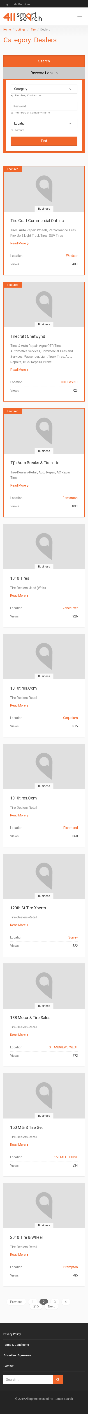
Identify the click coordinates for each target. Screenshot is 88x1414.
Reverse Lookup (44, 73)
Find (44, 141)
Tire (33, 29)
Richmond (70, 828)
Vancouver (70, 608)
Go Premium (22, 4)
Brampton (70, 1267)
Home (7, 29)
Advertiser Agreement (17, 1355)
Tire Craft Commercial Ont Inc (37, 220)
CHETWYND (69, 382)
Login (6, 4)
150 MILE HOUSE (66, 1157)
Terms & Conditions (16, 1344)
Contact (8, 1366)
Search (44, 61)
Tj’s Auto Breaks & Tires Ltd (34, 462)
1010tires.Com (23, 688)
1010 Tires (19, 578)
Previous (16, 1302)
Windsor (72, 256)
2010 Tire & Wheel (26, 1237)
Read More (18, 243)
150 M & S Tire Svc (27, 1127)
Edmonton (70, 498)
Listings (20, 29)
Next (51, 1306)
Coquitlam (70, 718)
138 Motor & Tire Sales (30, 1017)
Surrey (73, 937)
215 (36, 1306)
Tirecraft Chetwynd (27, 336)
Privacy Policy (12, 1334)
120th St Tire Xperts (28, 908)
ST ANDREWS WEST (63, 1047)
